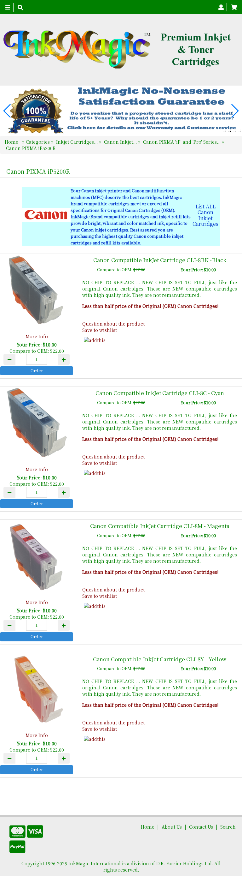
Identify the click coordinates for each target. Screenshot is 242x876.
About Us (172, 827)
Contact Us (201, 827)
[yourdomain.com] (118, 49)
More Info (37, 336)
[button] (224, 130)
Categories (38, 142)
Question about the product (113, 324)
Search (228, 827)
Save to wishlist (99, 330)
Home (12, 142)
